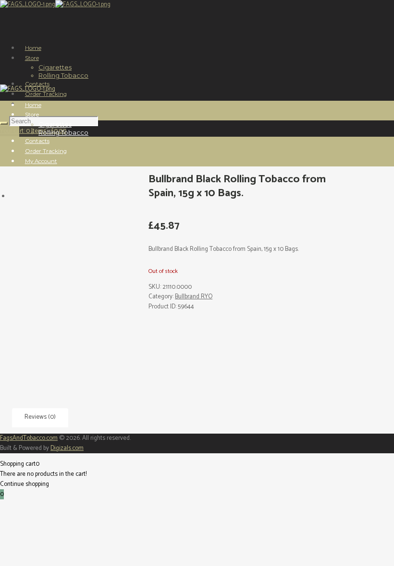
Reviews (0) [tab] (40, 417)
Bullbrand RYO (193, 297)
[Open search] (4, 123)
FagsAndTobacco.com (29, 438)
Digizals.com (67, 448)
